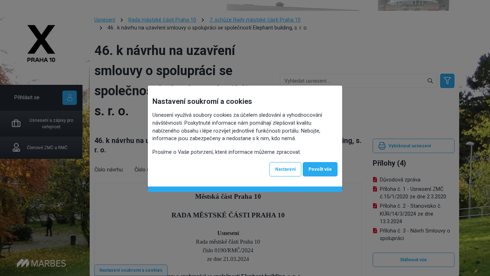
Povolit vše (320, 169)
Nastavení (285, 169)
